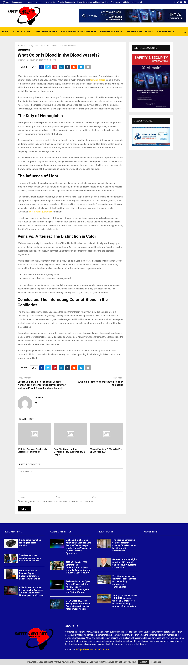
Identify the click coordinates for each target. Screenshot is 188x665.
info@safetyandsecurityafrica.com (92, 649)
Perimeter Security (111, 31)
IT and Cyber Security (66, 2)
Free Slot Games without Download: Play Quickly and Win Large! (69, 452)
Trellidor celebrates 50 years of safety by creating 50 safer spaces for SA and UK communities (124, 545)
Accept (143, 662)
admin (22, 60)
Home (5, 31)
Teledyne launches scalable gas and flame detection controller (30, 558)
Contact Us (50, 2)
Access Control (22, 31)
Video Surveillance (46, 31)
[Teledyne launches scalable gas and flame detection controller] (11, 558)
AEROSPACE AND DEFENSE (140, 31)
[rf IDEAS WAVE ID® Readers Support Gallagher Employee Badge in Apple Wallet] (11, 574)
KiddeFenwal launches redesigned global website (30, 542)
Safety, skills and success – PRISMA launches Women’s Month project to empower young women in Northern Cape (124, 600)
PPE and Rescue (165, 31)
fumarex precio (97, 80)
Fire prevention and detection (78, 31)
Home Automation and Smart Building (92, 2)
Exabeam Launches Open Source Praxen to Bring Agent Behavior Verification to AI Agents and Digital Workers (78, 586)
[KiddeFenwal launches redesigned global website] (11, 543)
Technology (115, 2)
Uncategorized (23, 50)
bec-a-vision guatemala (40, 211)
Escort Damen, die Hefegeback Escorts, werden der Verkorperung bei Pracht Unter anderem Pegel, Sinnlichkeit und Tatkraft (42, 385)
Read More (156, 662)
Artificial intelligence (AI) (132, 2)
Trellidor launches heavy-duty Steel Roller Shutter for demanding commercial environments (124, 581)
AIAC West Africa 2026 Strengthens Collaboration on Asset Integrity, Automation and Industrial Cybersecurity (78, 567)
